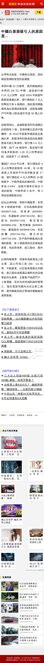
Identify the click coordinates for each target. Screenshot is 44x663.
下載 (39, 12)
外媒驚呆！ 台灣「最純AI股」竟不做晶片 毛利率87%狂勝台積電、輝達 (11, 477)
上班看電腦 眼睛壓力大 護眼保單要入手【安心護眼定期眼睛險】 (11, 545)
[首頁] (22, 4)
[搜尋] (41, 6)
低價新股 (20, 415)
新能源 (29, 415)
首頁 (2, 19)
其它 (19, 19)
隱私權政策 (36, 658)
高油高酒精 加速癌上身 (36, 540)
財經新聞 (10, 19)
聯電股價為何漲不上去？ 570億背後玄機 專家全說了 (36, 497)
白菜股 (12, 415)
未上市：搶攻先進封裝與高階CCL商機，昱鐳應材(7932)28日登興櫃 (22, 341)
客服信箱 (10, 658)
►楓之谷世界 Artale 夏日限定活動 (16, 357)
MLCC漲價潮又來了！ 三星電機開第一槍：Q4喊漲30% (36, 565)
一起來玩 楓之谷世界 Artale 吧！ (36, 473)
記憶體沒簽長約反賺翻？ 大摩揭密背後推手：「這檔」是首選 (7, 565)
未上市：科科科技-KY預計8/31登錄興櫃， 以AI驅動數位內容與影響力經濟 (22, 319)
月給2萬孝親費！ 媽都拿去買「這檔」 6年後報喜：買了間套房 (7, 497)
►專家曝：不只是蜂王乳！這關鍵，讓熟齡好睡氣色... (17, 352)
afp (36, 415)
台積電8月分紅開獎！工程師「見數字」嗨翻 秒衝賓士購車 (11, 453)
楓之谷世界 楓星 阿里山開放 (11, 521)
